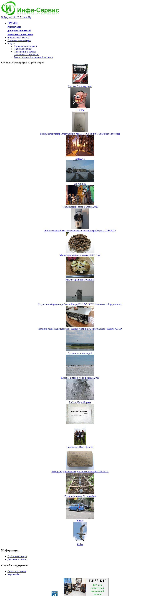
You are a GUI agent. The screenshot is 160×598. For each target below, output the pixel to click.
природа (80, 158)
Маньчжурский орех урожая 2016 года (80, 255)
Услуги (11, 43)
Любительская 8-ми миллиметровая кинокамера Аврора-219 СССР (80, 230)
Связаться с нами (17, 571)
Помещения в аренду (25, 51)
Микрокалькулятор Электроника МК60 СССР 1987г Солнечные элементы (80, 134)
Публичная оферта (17, 556)
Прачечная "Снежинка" (26, 54)
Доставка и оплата (17, 559)
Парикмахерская (22, 49)
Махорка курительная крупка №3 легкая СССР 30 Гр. (80, 471)
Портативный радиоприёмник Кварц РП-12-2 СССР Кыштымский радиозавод (80, 304)
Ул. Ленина (80, 183)
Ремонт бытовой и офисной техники (33, 57)
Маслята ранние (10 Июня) (80, 279)
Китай (80, 520)
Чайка (80, 544)
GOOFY (80, 110)
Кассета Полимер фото (80, 86)
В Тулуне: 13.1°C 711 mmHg (16, 17)
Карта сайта (14, 574)
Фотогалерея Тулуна (18, 37)
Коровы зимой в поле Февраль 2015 (80, 377)
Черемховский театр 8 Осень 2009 (80, 206)
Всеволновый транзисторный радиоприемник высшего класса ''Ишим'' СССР (80, 328)
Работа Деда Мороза (80, 402)
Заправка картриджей (25, 46)
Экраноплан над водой (80, 353)
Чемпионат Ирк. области (80, 447)
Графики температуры (19, 40)
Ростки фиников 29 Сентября (80, 496)
